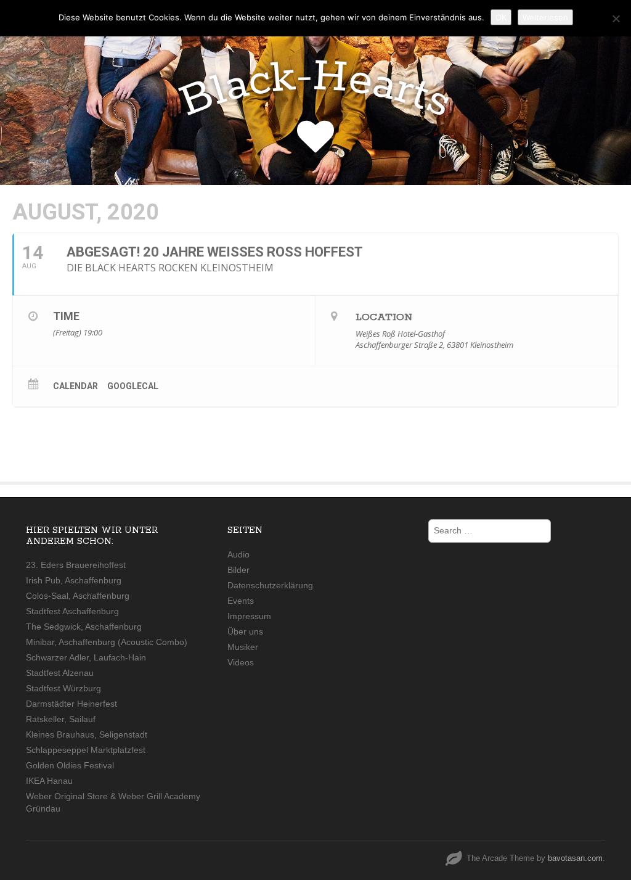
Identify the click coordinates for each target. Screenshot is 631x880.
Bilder (238, 570)
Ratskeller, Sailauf (61, 719)
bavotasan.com (575, 858)
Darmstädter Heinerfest (71, 704)
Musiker (242, 647)
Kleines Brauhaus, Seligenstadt (86, 734)
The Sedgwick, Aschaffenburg (84, 626)
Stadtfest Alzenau (60, 673)
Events (240, 601)
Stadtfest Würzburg (63, 688)
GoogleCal (132, 386)
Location (384, 317)
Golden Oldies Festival (70, 765)
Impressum (249, 616)
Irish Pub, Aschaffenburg (73, 580)
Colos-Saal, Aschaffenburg (77, 596)
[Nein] (615, 18)
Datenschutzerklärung (270, 585)
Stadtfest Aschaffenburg (72, 611)
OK (501, 17)
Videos (240, 662)
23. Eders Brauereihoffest (76, 565)
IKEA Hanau (49, 781)
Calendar (75, 386)
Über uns (245, 631)
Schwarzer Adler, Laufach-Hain (86, 657)
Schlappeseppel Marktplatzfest (85, 750)
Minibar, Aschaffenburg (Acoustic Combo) (106, 642)
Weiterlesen (545, 17)
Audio (238, 554)
